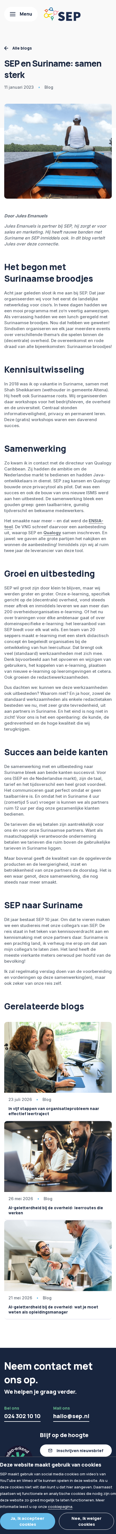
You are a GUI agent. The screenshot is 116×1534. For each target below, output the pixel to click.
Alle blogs (22, 48)
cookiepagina (60, 1506)
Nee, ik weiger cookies (87, 1521)
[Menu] (21, 14)
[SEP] (62, 14)
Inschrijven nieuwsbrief (80, 1450)
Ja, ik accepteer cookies (27, 1521)
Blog (48, 87)
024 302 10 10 (22, 1416)
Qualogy (52, 532)
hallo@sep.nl (71, 1416)
